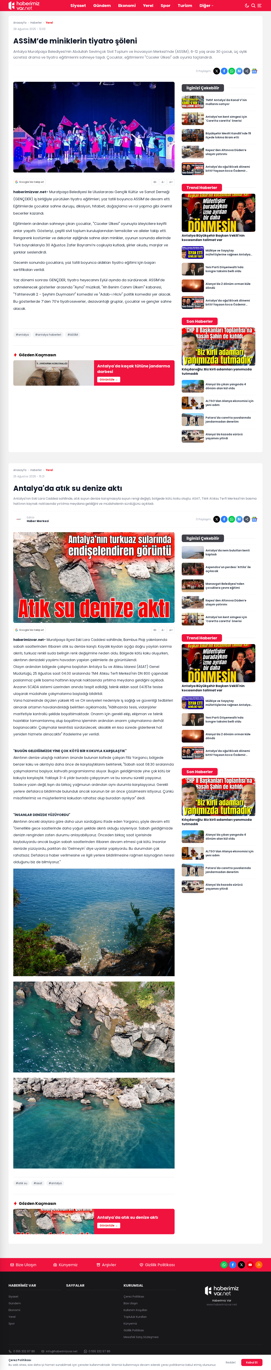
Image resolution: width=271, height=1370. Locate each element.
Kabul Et (252, 1362)
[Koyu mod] (247, 5)
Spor (165, 5)
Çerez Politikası (134, 1297)
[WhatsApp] (224, 1264)
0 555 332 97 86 (24, 1351)
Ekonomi (127, 5)
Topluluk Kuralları (135, 1317)
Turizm (185, 5)
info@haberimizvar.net (62, 1351)
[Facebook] (232, 1264)
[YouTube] (250, 1264)
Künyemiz (68, 1265)
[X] (241, 1264)
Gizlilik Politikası (160, 1265)
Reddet (231, 1362)
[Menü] (259, 5)
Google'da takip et (31, 182)
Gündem (102, 5)
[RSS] (258, 1264)
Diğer (205, 5)
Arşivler (109, 1265)
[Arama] (253, 5)
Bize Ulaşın (26, 1265)
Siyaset (78, 5)
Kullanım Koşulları (135, 1310)
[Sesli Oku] (155, 182)
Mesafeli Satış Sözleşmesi (141, 1337)
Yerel (148, 5)
